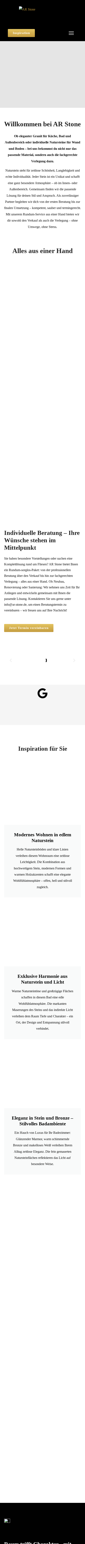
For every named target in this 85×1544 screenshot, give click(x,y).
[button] (10, 660)
